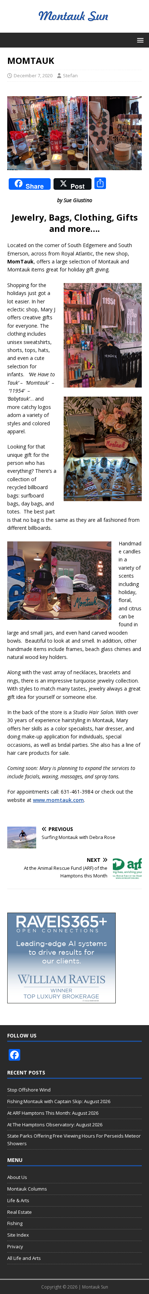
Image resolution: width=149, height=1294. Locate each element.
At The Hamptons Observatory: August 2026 (54, 1124)
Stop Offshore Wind (29, 1089)
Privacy (15, 1246)
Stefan (70, 75)
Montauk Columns (27, 1189)
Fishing (14, 1223)
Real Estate (19, 1212)
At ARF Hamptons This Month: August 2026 (52, 1113)
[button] (139, 39)
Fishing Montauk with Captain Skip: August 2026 (58, 1101)
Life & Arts (18, 1200)
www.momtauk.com (58, 800)
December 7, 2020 (33, 75)
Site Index (18, 1235)
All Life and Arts (24, 1258)
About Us (17, 1177)
